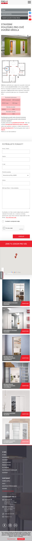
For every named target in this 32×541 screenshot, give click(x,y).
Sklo (3, 483)
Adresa (3, 180)
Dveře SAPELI (6, 481)
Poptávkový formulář (9, 470)
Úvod (3, 10)
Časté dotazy (6, 462)
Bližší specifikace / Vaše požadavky (10, 188)
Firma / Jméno (5, 148)
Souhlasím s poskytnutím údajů (12, 221)
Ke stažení (5, 467)
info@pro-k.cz (8, 516)
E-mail (3, 164)
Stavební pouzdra (7, 14)
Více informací (11, 539)
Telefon (4, 156)
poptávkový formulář (18, 122)
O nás (4, 454)
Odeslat (21, 236)
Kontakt (5, 472)
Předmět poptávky (6, 172)
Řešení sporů (6, 465)
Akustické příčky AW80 (9, 486)
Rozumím (21, 539)
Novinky (5, 460)
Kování (4, 488)
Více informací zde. (11, 217)
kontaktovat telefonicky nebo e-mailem (17, 124)
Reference (5, 457)
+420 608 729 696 (9, 513)
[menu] (29, 2)
